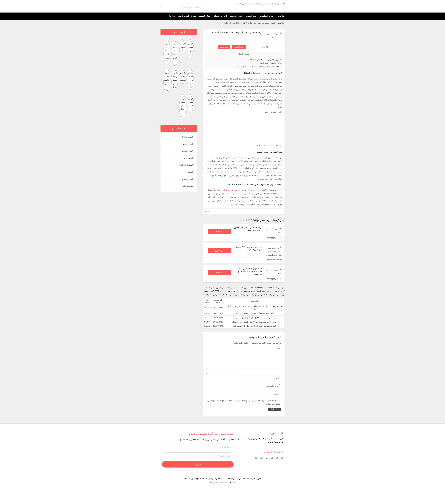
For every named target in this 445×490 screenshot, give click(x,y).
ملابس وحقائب (187, 186)
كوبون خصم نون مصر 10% (250, 291)
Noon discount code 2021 (266, 287)
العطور (190, 172)
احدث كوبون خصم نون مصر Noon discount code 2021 (259, 66)
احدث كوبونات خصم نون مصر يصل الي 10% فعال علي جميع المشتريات (250, 271)
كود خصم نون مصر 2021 (235, 295)
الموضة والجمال (187, 137)
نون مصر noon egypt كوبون (273, 238)
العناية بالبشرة (187, 179)
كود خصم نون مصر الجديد (270, 63)
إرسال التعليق (274, 409)
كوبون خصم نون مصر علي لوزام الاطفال (255, 79)
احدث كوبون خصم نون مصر (242, 287)
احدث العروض (251, 16)
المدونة (194, 16)
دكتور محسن (214, 482)
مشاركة (208, 211)
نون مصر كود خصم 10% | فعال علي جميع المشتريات (254, 318)
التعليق (278, 348)
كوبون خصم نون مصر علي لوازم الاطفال (264, 59)
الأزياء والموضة (187, 151)
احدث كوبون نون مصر (220, 287)
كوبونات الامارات (220, 16)
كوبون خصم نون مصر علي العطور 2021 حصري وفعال (254, 322)
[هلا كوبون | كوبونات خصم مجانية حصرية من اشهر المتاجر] (260, 4)
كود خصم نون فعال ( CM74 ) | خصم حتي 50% (254, 313)
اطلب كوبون (183, 16)
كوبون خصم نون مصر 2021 (226, 291)
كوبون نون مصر (253, 295)
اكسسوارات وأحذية (186, 165)
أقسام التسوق (205, 16)
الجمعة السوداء (187, 158)
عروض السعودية (236, 16)
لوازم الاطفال (266, 161)
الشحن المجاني (187, 144)
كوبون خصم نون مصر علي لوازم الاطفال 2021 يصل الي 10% (237, 32)
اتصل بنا (172, 16)
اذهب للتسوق (224, 47)
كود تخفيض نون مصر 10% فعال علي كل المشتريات (254, 326)
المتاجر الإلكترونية (267, 16)
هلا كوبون (280, 16)
